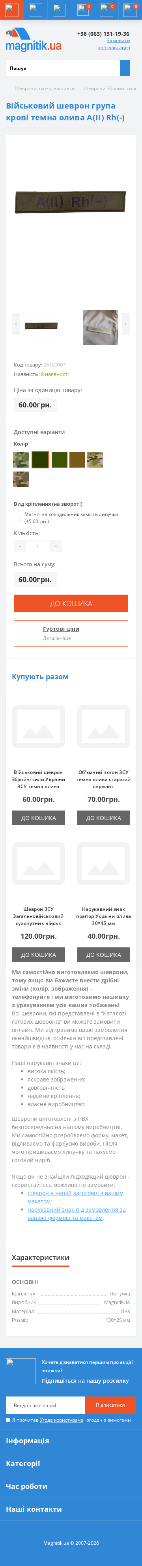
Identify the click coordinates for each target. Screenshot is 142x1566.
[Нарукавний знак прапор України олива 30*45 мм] (103, 868)
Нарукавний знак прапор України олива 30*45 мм (103, 916)
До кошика (71, 603)
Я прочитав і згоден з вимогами (71, 1420)
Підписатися (110, 1405)
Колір (21, 443)
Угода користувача (61, 1420)
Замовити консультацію (114, 44)
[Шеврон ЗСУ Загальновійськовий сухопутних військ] (38, 868)
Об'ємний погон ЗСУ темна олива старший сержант (104, 779)
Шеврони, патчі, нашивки (45, 88)
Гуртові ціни (61, 628)
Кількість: (27, 533)
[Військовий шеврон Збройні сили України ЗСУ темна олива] (38, 731)
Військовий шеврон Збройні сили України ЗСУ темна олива (38, 779)
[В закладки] (62, 706)
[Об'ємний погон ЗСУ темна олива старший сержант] (103, 731)
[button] (59, 10)
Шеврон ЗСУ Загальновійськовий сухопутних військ (38, 916)
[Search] (125, 68)
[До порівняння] (62, 717)
